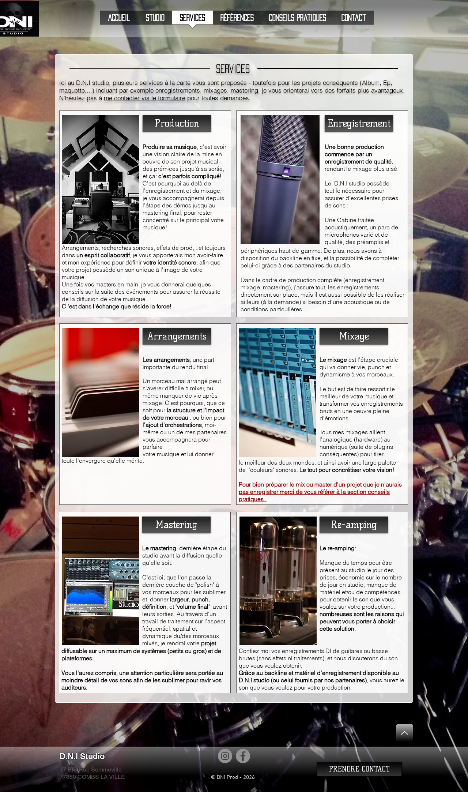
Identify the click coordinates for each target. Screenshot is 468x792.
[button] (177, 123)
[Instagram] (225, 756)
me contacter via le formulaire (144, 98)
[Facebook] (243, 756)
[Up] (404, 733)
